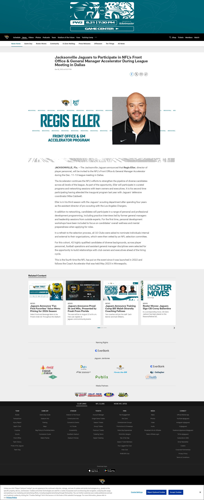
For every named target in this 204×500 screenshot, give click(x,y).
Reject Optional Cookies (156, 492)
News (153, 415)
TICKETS (98, 411)
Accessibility (73, 430)
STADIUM (73, 411)
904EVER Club (124, 453)
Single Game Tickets (98, 418)
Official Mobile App (183, 415)
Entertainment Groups (125, 422)
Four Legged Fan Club (125, 446)
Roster (17, 415)
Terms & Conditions (183, 457)
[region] (102, 492)
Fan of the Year (124, 438)
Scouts (17, 434)
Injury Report (17, 422)
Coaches (17, 430)
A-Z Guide (73, 426)
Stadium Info (45, 418)
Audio (153, 426)
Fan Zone (125, 418)
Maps (45, 426)
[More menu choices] (96, 37)
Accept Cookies (176, 492)
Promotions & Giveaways (125, 426)
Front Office (17, 438)
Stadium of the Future (73, 415)
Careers (183, 446)
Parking (44, 422)
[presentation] (175, 328)
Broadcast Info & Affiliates (152, 430)
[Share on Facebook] (132, 75)
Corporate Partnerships (183, 449)
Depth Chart (17, 426)
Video (153, 422)
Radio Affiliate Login (152, 434)
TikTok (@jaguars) (183, 434)
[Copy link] (146, 74)
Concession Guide (45, 434)
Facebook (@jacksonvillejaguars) (183, 430)
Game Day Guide (45, 415)
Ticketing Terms (98, 434)
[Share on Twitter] (136, 75)
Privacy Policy (183, 453)
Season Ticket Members (124, 442)
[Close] (200, 492)
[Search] (170, 37)
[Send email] (141, 75)
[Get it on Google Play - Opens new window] (109, 472)
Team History (17, 442)
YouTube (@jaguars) (183, 418)
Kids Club (125, 449)
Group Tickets (98, 426)
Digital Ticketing (98, 438)
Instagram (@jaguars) (183, 422)
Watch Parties (45, 438)
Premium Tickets (98, 430)
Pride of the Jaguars (17, 446)
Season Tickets (98, 422)
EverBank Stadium (73, 434)
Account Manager (98, 415)
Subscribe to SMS (183, 438)
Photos (153, 418)
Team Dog (17, 449)
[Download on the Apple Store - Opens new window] (93, 471)
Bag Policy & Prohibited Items (44, 430)
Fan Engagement (124, 415)
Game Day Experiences (124, 430)
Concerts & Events (73, 422)
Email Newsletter (183, 442)
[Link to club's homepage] (6, 37)
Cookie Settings (137, 492)
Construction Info (73, 418)
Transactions (17, 418)
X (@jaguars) (183, 426)
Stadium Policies (73, 438)
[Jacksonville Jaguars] (102, 482)
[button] (98, 328)
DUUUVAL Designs (125, 434)
